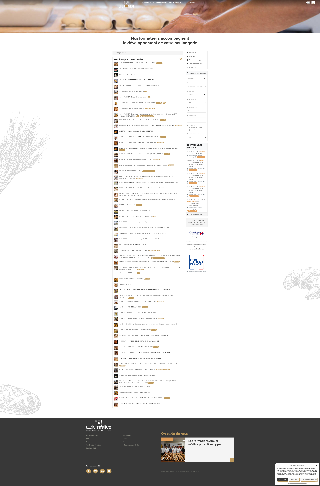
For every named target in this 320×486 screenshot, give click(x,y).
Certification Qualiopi (93, 445)
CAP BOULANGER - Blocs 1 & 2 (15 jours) (131, 91)
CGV (87, 439)
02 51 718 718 (196, 471)
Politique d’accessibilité (130, 445)
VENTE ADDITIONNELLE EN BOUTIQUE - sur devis (134, 386)
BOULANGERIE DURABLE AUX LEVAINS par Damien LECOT (137, 63)
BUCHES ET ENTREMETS (126, 74)
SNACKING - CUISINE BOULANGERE (130, 307)
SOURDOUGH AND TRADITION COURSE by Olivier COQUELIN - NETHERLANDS (143, 335)
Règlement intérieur (93, 442)
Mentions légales (92, 436)
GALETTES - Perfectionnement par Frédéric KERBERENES (136, 131)
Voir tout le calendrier (196, 214)
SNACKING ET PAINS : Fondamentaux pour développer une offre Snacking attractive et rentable (148, 324)
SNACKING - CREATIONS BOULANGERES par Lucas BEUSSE (138, 301)
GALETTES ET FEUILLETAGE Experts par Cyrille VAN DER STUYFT (139, 137)
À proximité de (192, 91)
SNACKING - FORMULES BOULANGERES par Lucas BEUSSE (137, 312)
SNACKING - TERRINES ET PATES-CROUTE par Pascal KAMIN (138, 318)
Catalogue (118, 53)
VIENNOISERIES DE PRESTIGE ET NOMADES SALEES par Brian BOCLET (141, 398)
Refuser (294, 479)
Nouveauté (192, 115)
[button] (317, 465)
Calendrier (192, 56)
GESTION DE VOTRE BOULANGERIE (130, 171)
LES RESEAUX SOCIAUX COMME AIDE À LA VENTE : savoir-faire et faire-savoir (143, 188)
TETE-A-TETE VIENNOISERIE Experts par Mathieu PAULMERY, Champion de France (144, 352)
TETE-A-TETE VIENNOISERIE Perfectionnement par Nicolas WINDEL (140, 358)
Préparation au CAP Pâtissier (127, 273)
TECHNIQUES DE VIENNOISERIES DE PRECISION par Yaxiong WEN (139, 341)
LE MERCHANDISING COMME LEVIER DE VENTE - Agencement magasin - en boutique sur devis (148, 182)
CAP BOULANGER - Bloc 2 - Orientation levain (133, 97)
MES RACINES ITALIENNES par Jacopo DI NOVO (134, 250)
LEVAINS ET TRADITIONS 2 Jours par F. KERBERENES (135, 216)
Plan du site (126, 436)
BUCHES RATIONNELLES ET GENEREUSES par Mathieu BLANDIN (139, 85)
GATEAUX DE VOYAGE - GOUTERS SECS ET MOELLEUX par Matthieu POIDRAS (143, 165)
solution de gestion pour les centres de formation (196, 272)
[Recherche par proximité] (204, 94)
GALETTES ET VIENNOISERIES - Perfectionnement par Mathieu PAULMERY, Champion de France (148, 148)
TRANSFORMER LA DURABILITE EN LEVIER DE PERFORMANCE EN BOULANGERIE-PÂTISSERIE (148, 364)
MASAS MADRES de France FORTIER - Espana (133, 244)
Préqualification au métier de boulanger (131, 278)
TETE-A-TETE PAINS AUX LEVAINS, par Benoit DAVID (135, 347)
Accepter (282, 479)
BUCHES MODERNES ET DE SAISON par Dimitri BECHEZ (136, 80)
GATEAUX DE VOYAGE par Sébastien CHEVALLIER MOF (136, 159)
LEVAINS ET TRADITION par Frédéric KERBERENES (134, 210)
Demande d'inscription (196, 64)
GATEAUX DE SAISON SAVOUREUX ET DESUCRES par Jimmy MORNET (141, 154)
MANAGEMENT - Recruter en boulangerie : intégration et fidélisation (139, 239)
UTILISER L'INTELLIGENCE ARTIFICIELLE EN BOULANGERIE (137, 369)
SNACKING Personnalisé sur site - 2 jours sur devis (134, 330)
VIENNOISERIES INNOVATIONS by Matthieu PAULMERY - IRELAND (139, 403)
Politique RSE (91, 448)
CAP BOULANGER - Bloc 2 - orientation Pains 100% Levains (137, 102)
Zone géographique (195, 134)
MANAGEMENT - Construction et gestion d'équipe (134, 222)
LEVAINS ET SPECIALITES (127, 205)
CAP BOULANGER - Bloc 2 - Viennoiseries (131, 108)
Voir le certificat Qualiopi (196, 249)
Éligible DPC (192, 107)
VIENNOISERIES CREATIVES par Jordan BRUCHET (134, 392)
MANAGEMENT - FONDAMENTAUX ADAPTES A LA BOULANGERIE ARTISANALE (143, 233)
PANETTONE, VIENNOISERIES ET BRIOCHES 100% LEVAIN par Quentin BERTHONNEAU (146, 261)
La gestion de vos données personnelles (297, 483)
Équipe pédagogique (195, 60)
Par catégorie (193, 83)
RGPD (124, 439)
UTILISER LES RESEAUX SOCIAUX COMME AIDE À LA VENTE (137, 375)
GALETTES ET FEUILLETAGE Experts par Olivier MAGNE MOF (138, 142)
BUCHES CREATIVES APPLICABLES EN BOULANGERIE (136, 68)
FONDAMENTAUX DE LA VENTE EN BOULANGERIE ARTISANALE (139, 120)
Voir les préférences (309, 479)
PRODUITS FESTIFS (125, 284)
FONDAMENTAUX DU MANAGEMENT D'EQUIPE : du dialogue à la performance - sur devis (147, 125)
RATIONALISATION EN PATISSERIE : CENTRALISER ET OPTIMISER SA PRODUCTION (144, 290)
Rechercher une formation (197, 73)
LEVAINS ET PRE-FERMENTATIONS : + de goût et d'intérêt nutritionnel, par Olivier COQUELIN (147, 199)
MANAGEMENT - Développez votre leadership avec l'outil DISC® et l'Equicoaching (144, 227)
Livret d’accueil (127, 442)
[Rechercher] (204, 78)
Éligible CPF (192, 99)
